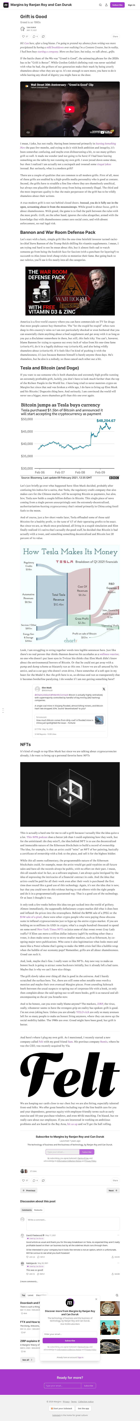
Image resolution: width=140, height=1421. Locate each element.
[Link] (16, 232)
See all (25, 1359)
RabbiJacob (31, 1263)
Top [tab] (23, 1295)
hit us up (72, 1124)
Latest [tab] (30, 1295)
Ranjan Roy (37, 1310)
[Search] (100, 5)
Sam (70, 1042)
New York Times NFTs (50, 929)
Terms (74, 1401)
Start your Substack (62, 1408)
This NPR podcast (37, 837)
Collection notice (86, 1401)
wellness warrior (109, 654)
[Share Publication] (106, 5)
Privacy (66, 1401)
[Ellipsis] (118, 1235)
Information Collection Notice (69, 1349)
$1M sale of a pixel (31, 917)
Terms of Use (83, 1347)
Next (111, 1190)
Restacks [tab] (38, 1210)
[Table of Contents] (3, 710)
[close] (96, 1299)
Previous (30, 1190)
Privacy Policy (90, 1349)
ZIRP (100, 1004)
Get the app (83, 1408)
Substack (56, 1415)
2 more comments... (29, 1281)
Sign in (131, 5)
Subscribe (117, 5)
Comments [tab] (27, 1210)
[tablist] (32, 1210)
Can (26, 43)
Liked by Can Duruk (36, 1238)
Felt (41, 1042)
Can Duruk (31, 27)
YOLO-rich (82, 1012)
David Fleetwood (34, 1235)
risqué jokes (104, 164)
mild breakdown (55, 47)
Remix (103, 1042)
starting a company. (48, 52)
